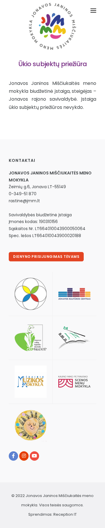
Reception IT (65, 514)
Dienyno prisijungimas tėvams (46, 256)
